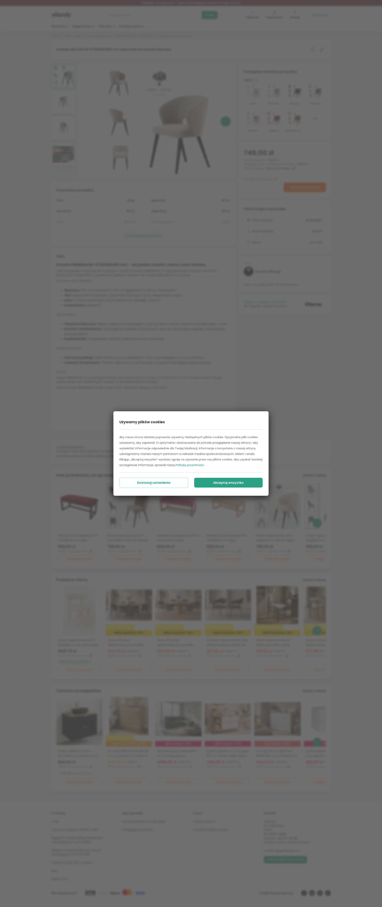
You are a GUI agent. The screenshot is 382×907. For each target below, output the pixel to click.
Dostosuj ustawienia (153, 482)
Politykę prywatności (190, 465)
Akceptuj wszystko (228, 482)
